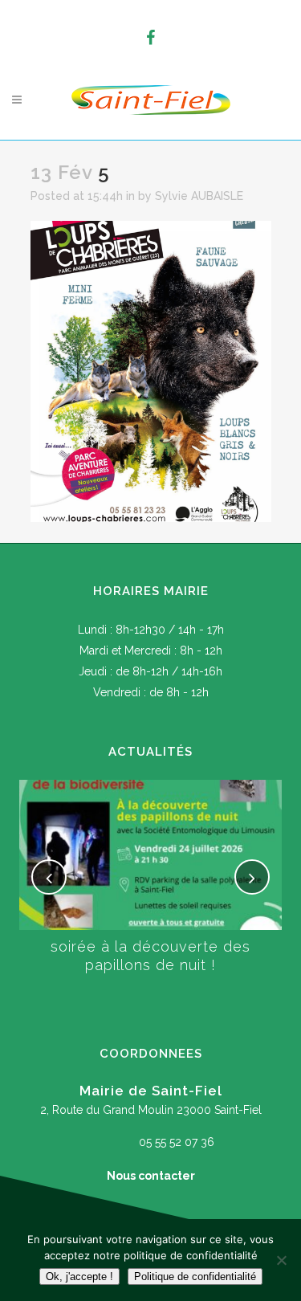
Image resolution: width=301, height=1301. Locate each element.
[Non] (281, 1260)
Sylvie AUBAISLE (199, 196)
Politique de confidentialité (195, 1276)
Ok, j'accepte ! (79, 1276)
